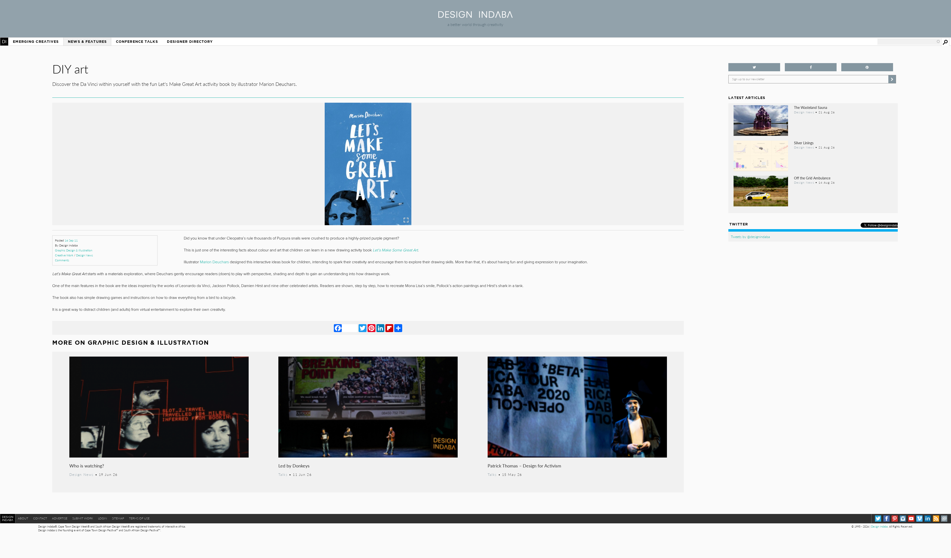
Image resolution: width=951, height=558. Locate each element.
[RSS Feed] (936, 518)
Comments (62, 260)
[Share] (398, 328)
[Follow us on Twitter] (754, 67)
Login (102, 518)
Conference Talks (137, 42)
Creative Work (64, 255)
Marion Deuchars (214, 262)
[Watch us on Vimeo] (919, 518)
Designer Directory (190, 42)
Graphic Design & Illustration (73, 250)
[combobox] (908, 41)
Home (4, 42)
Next (589, 186)
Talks (283, 474)
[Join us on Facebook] (811, 67)
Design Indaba (879, 526)
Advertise (59, 518)
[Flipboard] (389, 328)
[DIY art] (368, 223)
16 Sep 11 (71, 240)
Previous (147, 186)
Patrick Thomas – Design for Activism (524, 465)
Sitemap (118, 518)
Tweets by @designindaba (750, 236)
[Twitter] (363, 328)
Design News (84, 255)
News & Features (87, 42)
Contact (40, 518)
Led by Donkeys (294, 465)
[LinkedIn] (380, 328)
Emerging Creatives (36, 42)
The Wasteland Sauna (810, 107)
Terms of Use (139, 518)
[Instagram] (903, 518)
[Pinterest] (371, 328)
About (23, 518)
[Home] (475, 16)
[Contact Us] (944, 518)
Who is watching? (86, 465)
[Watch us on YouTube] (911, 518)
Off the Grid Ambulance (812, 177)
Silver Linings (804, 142)
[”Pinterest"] (867, 67)
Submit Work (82, 518)
